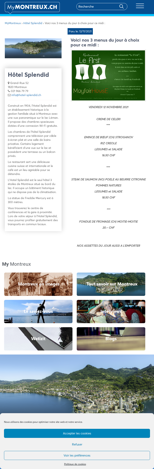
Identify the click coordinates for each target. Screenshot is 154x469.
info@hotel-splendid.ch (26, 95)
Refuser (77, 444)
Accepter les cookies (77, 433)
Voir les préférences (77, 455)
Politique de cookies (75, 464)
